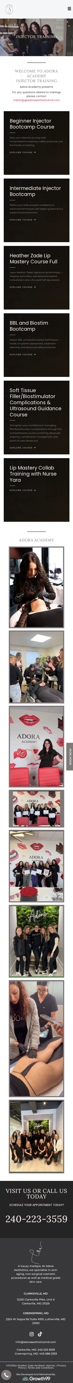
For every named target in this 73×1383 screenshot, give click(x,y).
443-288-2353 (48, 1353)
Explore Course (21, 152)
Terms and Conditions (41, 1368)
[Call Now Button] (6, 1375)
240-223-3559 (36, 1219)
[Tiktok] (40, 1334)
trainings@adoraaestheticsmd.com (36, 100)
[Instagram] (31, 1334)
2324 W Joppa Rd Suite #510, (25, 1319)
